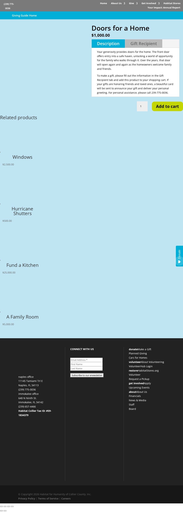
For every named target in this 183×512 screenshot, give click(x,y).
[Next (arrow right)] (5, 510)
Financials (135, 396)
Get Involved (149, 4)
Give (131, 4)
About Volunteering (152, 362)
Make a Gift (144, 349)
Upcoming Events (139, 387)
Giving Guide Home (24, 15)
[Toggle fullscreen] (5, 506)
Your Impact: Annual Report (164, 8)
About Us (116, 4)
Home (103, 4)
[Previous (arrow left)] (1, 510)
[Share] (8, 506)
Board (132, 409)
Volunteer (134, 374)
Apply (147, 383)
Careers (66, 498)
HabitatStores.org (148, 370)
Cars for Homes (138, 357)
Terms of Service (48, 498)
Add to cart (167, 106)
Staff (131, 404)
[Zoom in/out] (1, 506)
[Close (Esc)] (12, 506)
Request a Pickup (139, 379)
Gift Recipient (143, 43)
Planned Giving (138, 353)
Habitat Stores (172, 4)
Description (108, 43)
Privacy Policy (26, 498)
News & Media (137, 400)
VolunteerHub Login (141, 366)
